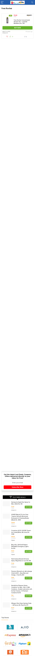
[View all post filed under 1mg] (10, 627)
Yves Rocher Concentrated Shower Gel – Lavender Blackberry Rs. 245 (22, 21)
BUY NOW (17, 28)
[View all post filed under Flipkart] (25, 643)
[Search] (32, 2)
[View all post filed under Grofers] (10, 652)
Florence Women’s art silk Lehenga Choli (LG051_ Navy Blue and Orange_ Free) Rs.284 (21, 573)
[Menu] (2, 2)
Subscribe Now (17, 487)
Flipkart (13, 540)
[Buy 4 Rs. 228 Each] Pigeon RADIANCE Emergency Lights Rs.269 (20, 546)
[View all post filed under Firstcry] (10, 643)
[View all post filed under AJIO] (25, 627)
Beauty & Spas (6, 31)
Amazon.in (5, 33)
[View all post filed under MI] (25, 652)
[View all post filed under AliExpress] (10, 635)
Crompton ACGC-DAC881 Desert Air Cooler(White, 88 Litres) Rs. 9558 (21, 532)
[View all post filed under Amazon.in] (25, 635)
